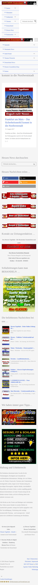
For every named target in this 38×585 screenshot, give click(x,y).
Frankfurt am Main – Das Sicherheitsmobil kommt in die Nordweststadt (18, 122)
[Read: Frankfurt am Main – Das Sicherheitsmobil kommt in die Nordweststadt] (19, 101)
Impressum (35, 561)
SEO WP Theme (28, 564)
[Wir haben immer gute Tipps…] (19, 417)
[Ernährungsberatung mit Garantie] (19, 446)
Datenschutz (33, 559)
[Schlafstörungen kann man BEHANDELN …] (19, 294)
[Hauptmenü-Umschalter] (36, 40)
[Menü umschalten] (14, 8)
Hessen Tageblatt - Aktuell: (7, 532)
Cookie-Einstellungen (6, 579)
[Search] (35, 21)
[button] (10, 178)
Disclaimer (28, 561)
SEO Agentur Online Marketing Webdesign (30, 566)
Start (28, 559)
